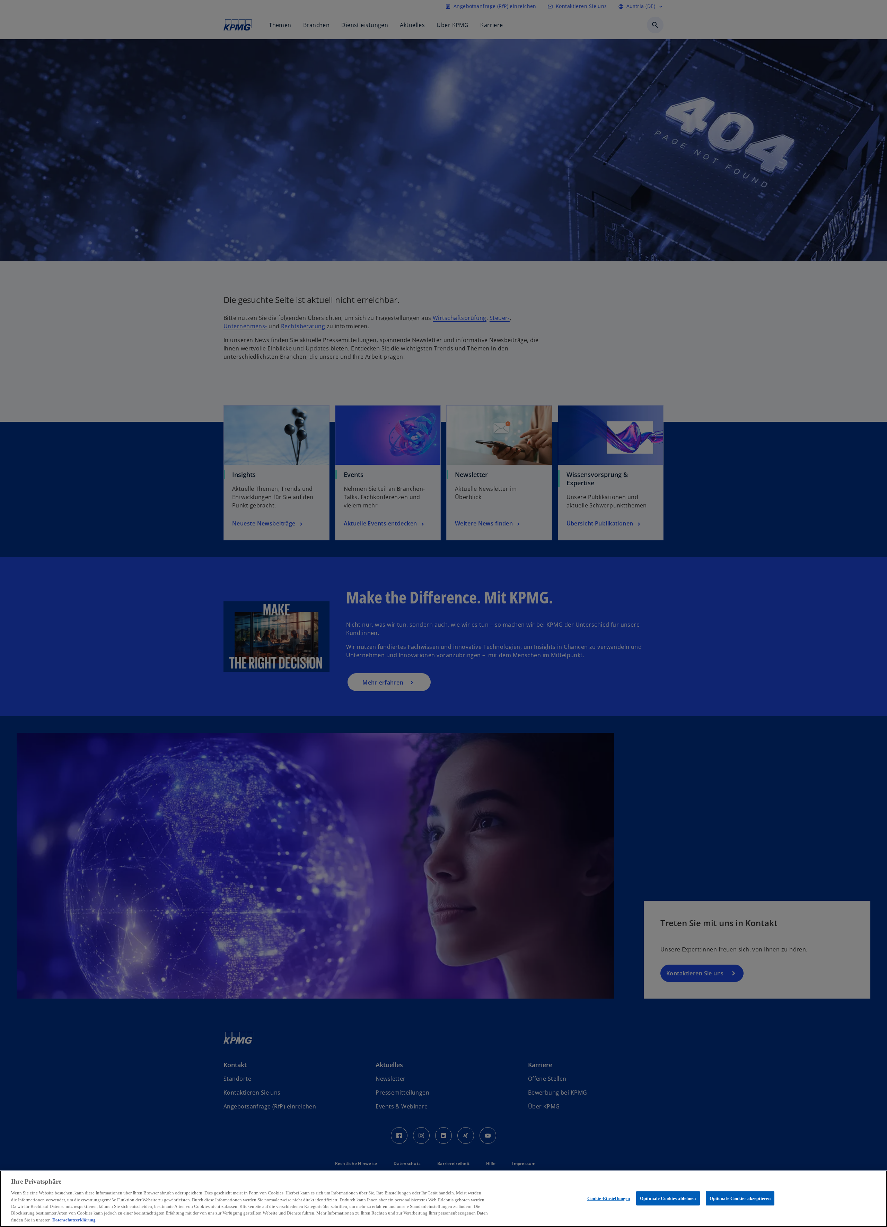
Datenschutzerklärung (74, 1219)
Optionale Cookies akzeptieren (740, 1198)
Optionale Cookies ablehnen (668, 1198)
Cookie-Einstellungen (608, 1198)
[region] (443, 1199)
